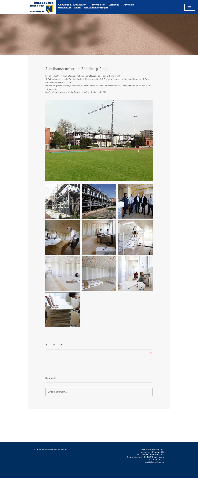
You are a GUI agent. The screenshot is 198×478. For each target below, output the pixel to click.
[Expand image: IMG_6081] (62, 201)
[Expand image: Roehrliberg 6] (135, 273)
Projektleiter (98, 4)
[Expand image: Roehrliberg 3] (62, 237)
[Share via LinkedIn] (61, 344)
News (77, 7)
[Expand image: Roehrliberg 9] (62, 273)
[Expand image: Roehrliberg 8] (135, 237)
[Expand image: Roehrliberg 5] (62, 309)
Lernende (113, 4)
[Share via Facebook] (46, 344)
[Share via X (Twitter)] (53, 344)
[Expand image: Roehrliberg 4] (99, 237)
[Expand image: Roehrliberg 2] (135, 201)
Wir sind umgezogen (96, 7)
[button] (189, 7)
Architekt (128, 4)
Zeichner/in (64, 7)
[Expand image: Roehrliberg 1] (99, 201)
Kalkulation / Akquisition (72, 4)
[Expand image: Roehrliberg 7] (99, 273)
